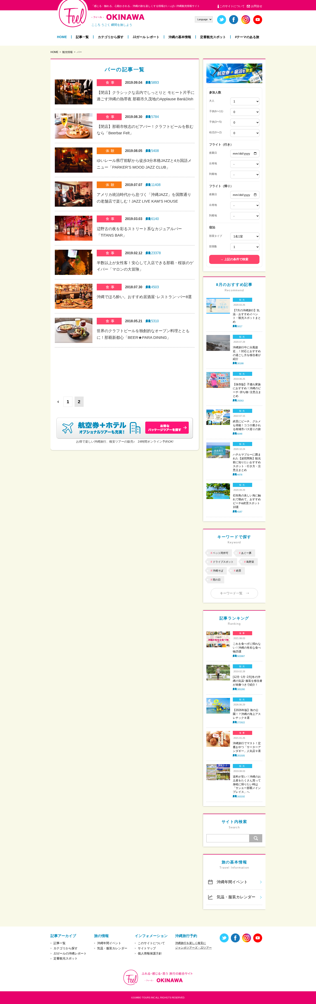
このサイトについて (232, 6)
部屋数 (213, 246)
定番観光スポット (213, 37)
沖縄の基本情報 (180, 37)
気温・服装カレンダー (236, 897)
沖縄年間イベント (232, 882)
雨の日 (217, 579)
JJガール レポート (146, 37)
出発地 (213, 163)
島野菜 (250, 561)
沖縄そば (218, 570)
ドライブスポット (223, 561)
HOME (62, 37)
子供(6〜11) (216, 111)
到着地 (213, 173)
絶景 (238, 570)
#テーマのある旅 (247, 37)
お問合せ (256, 6)
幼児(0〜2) (215, 132)
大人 (211, 100)
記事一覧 (82, 37)
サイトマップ (147, 948)
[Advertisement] (125, 368)
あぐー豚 (246, 553)
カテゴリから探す (111, 37)
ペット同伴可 (220, 553)
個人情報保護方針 (150, 953)
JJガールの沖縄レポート (70, 953)
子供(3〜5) (215, 121)
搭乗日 (213, 152)
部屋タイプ (215, 235)
